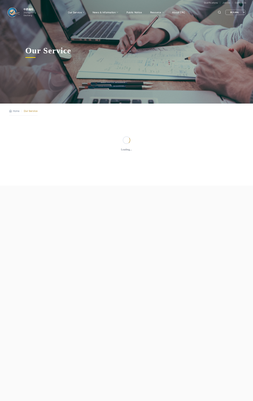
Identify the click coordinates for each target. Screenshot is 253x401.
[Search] (219, 12)
